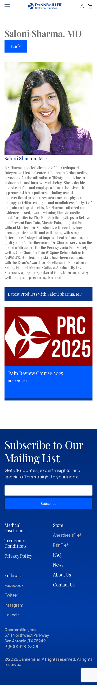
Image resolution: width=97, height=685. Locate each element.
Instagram (14, 605)
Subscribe (48, 503)
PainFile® (61, 545)
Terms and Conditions (16, 543)
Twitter (11, 595)
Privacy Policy (18, 556)
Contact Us (64, 584)
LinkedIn (12, 614)
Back (16, 46)
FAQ (57, 555)
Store (58, 525)
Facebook (14, 585)
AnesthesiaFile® (67, 535)
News (58, 565)
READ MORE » (17, 381)
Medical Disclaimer (15, 527)
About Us (62, 575)
